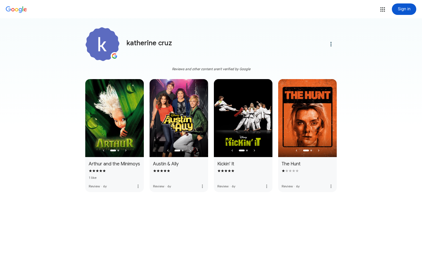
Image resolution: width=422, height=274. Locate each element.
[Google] (16, 9)
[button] (382, 9)
